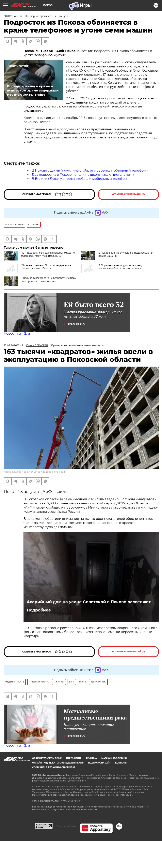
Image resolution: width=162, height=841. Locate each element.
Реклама (91, 758)
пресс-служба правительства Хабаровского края (34, 471)
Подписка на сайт (99, 763)
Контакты (121, 763)
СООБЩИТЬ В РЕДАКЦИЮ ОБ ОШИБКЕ (53, 767)
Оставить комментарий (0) (128, 194)
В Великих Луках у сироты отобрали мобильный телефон (79, 179)
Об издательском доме (47, 758)
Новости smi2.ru (17, 333)
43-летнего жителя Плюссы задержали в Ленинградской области (46, 267)
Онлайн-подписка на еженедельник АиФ (58, 763)
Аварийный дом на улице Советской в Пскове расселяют (89, 601)
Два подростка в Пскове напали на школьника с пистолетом (82, 174)
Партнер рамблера (66, 826)
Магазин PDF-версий (114, 758)
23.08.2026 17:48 (13, 345)
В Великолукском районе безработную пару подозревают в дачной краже (48, 279)
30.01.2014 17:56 (13, 16)
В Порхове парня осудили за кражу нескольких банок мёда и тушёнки (120, 267)
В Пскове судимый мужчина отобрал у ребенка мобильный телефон (89, 170)
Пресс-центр (73, 758)
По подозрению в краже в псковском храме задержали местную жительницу (48, 254)
